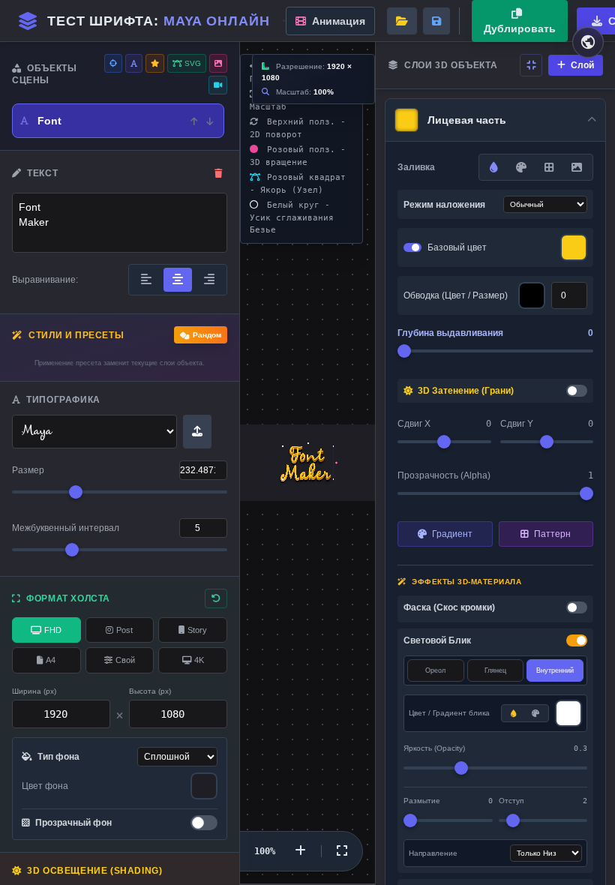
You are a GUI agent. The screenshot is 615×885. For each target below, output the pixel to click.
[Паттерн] (549, 167)
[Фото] (218, 63)
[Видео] (217, 85)
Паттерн (551, 534)
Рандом (207, 335)
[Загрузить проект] (402, 21)
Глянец (495, 670)
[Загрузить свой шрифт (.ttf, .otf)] (197, 431)
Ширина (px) (34, 691)
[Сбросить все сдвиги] (531, 65)
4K (199, 660)
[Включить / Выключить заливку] (413, 247)
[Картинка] (577, 167)
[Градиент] (521, 167)
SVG (191, 63)
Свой (125, 660)
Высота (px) (150, 691)
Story (197, 630)
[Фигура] (155, 63)
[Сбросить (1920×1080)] (216, 598)
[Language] (588, 42)
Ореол (435, 670)
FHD (53, 630)
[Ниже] (209, 121)
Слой (581, 65)
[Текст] (133, 63)
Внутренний (555, 670)
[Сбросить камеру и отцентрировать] (342, 851)
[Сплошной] (494, 167)
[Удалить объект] (218, 173)
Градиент (451, 534)
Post (124, 630)
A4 (51, 660)
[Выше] (194, 121)
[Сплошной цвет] (514, 713)
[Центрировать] (113, 63)
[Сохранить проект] (436, 21)
